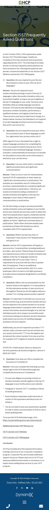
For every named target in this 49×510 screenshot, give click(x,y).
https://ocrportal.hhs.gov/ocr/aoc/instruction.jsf (22, 420)
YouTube (27, 488)
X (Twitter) (22, 488)
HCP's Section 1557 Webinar (15, 431)
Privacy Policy (12, 482)
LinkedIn (32, 488)
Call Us (8, 506)
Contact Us (41, 506)
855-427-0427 (37, 482)
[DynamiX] (24, 495)
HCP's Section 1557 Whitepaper (16, 437)
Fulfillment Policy (24, 482)
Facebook (17, 488)
